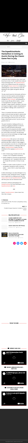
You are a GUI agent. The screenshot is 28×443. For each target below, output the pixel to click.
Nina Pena (12, 62)
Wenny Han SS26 (15, 348)
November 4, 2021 (13, 237)
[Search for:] (14, 46)
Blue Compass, (12, 99)
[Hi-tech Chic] (14, 41)
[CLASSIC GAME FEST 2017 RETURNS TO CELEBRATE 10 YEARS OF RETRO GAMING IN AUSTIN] (4, 219)
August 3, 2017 (12, 227)
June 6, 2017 (12, 222)
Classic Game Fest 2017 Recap (17, 225)
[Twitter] (21, 243)
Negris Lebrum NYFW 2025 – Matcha (15, 368)
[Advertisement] (14, 17)
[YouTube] (25, 243)
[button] (26, 43)
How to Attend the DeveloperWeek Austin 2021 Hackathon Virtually (16, 234)
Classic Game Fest (13, 86)
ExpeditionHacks (20, 82)
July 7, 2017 (5, 62)
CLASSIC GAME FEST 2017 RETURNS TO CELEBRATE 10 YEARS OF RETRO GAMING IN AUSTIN (18, 219)
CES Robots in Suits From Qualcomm (15, 388)
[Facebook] (18, 243)
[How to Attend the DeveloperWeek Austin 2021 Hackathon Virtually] (4, 234)
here (14, 186)
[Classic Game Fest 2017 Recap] (4, 227)
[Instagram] (14, 243)
